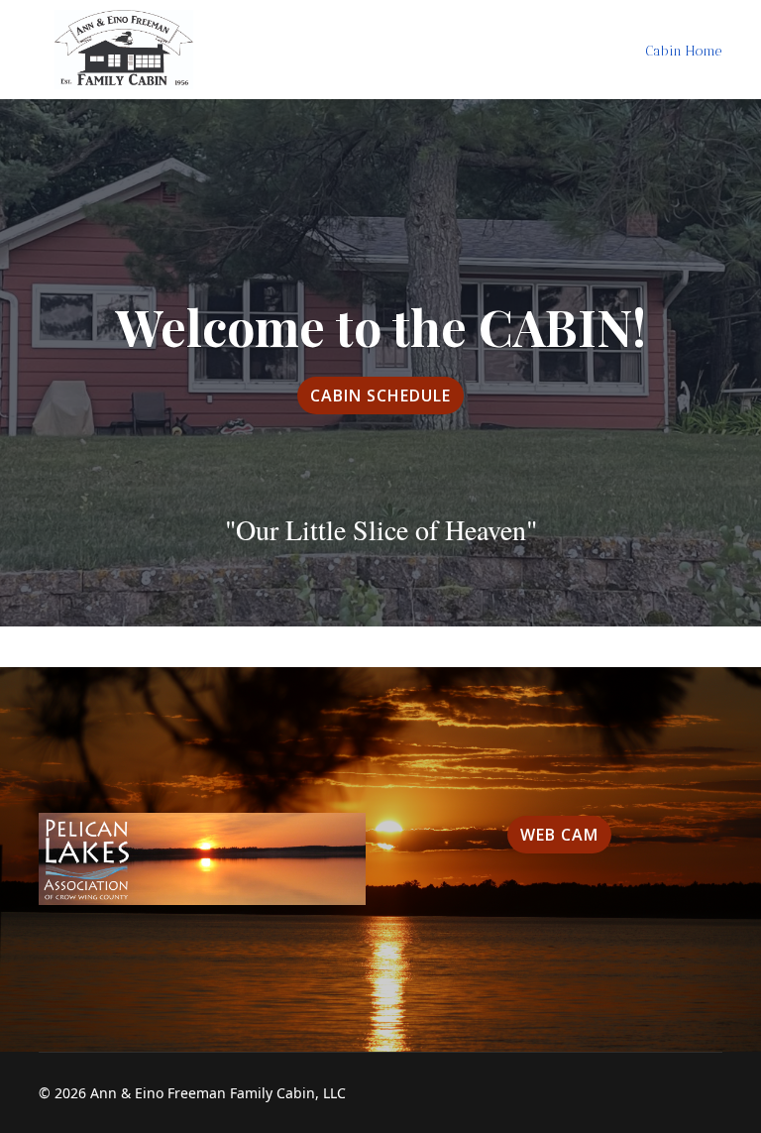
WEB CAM (559, 835)
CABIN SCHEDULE (380, 395)
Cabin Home (683, 51)
